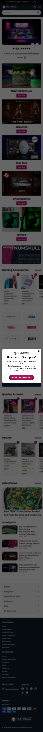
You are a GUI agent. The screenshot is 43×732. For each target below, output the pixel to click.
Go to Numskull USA (21, 377)
